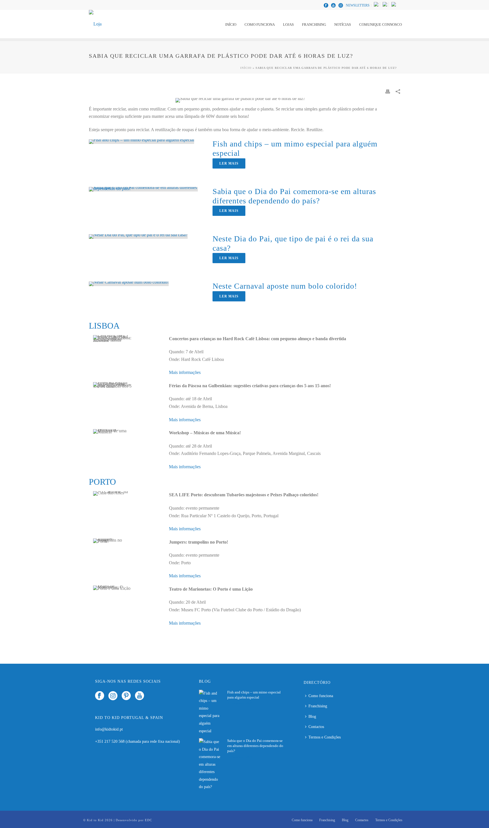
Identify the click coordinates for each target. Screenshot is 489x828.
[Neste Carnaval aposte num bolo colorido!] (129, 283)
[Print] (387, 91)
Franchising (314, 24)
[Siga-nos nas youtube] (139, 696)
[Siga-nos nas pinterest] (126, 696)
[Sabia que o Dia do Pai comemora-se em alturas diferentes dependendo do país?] (143, 188)
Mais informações (185, 372)
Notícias (342, 24)
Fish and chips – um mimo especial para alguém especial (254, 694)
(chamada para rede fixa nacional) (153, 741)
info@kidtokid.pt (109, 729)
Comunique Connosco (380, 24)
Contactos (316, 727)
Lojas (288, 24)
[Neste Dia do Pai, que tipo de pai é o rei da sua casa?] (138, 236)
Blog (312, 716)
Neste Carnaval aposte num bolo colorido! (285, 286)
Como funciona (259, 24)
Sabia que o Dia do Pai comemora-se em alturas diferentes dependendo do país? (255, 745)
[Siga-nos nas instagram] (112, 696)
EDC (148, 820)
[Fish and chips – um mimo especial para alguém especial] (141, 141)
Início (230, 24)
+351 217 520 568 (110, 741)
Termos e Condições (324, 737)
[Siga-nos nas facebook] (99, 696)
